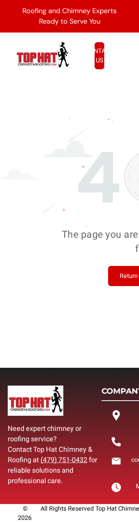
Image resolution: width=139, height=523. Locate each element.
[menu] (127, 21)
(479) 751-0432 (64, 460)
